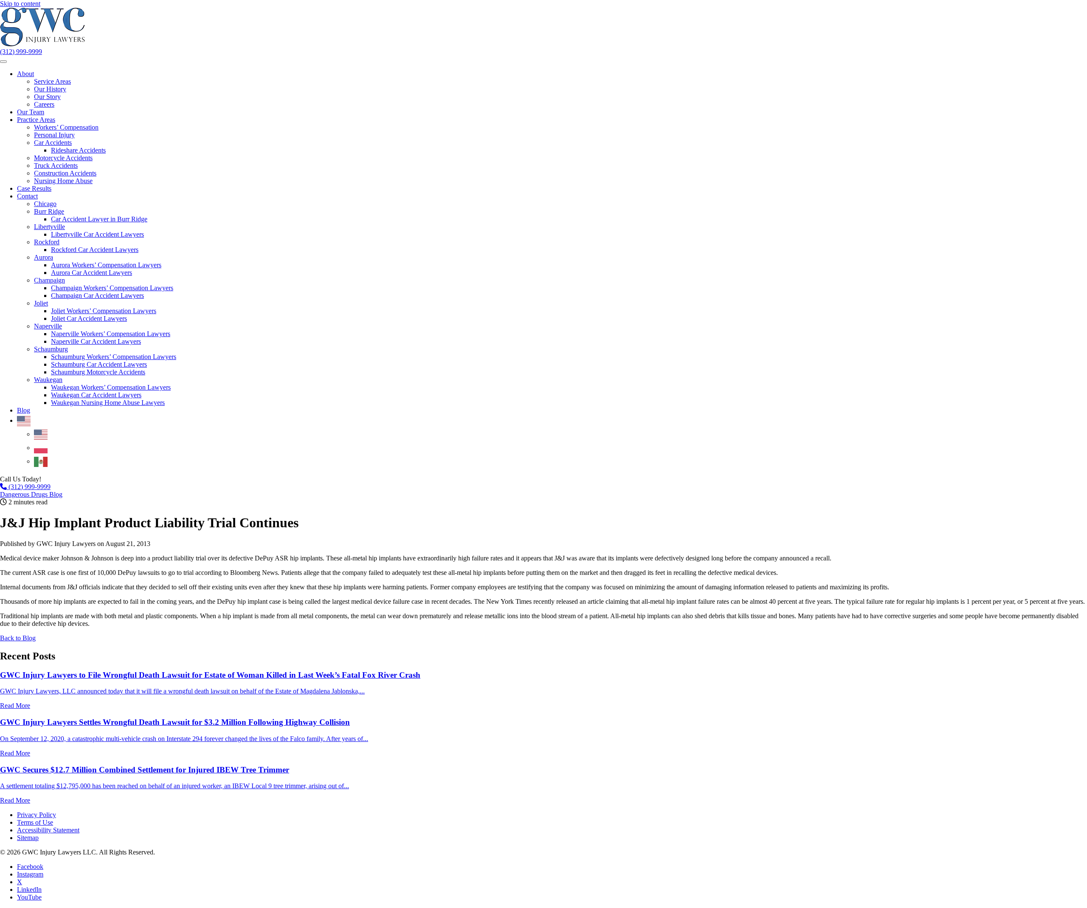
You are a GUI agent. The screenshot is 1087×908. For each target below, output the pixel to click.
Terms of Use (35, 822)
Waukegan (48, 379)
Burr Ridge (49, 211)
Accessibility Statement (48, 830)
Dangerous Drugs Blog (31, 494)
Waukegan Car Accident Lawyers (96, 395)
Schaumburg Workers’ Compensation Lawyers (113, 356)
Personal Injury (54, 135)
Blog (23, 410)
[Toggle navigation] (3, 61)
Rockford (46, 242)
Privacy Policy (36, 814)
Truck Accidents (56, 165)
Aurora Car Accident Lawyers (91, 272)
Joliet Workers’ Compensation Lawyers (103, 310)
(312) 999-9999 (21, 51)
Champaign (49, 280)
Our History (50, 89)
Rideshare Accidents (78, 150)
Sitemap (28, 837)
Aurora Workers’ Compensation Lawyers (106, 265)
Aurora (43, 257)
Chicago (45, 203)
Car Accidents (53, 142)
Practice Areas (36, 119)
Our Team (30, 112)
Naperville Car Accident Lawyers (96, 341)
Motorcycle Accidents (63, 157)
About (25, 73)
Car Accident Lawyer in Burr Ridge (99, 219)
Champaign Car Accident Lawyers (97, 295)
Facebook (30, 866)
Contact (27, 196)
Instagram (30, 874)
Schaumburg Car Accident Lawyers (99, 364)
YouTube (29, 897)
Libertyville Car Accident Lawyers (97, 234)
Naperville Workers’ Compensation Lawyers (110, 333)
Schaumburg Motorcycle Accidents (98, 372)
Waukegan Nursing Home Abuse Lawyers (108, 402)
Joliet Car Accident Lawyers (89, 318)
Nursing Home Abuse (63, 180)
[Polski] (41, 447)
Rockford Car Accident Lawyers (94, 249)
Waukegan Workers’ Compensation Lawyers (111, 387)
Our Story (47, 96)
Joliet (41, 303)
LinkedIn (29, 889)
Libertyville (49, 226)
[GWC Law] (42, 44)
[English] (24, 420)
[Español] (41, 461)
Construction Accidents (65, 173)
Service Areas (52, 81)
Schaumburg (51, 349)
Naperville (48, 326)
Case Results (34, 188)
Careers (44, 104)
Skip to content (20, 3)
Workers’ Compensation (66, 127)
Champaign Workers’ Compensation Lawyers (112, 287)
